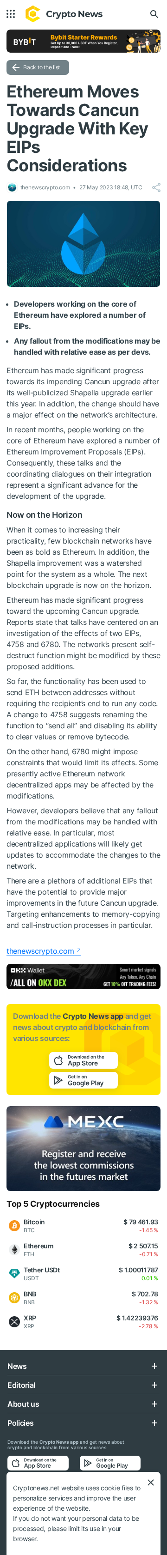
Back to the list (41, 67)
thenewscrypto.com (40, 951)
